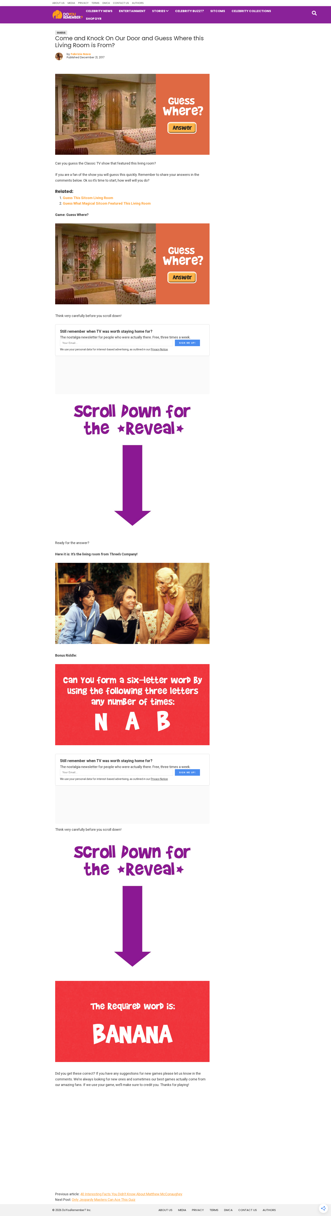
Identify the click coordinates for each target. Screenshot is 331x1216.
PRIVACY (83, 3)
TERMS (95, 3)
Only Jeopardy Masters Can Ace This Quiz (103, 1200)
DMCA (106, 3)
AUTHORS (138, 3)
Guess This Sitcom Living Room (88, 198)
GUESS (61, 33)
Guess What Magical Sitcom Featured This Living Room (107, 203)
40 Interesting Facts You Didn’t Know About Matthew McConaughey (131, 1194)
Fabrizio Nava (81, 54)
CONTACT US (121, 3)
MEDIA (71, 3)
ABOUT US (58, 3)
